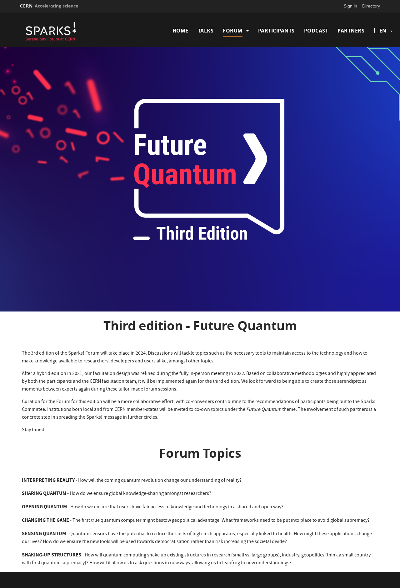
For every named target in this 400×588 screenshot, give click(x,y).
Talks (206, 30)
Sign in (350, 5)
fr (383, 50)
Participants (276, 30)
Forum (232, 30)
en (382, 30)
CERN (49, 6)
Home (180, 30)
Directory (371, 5)
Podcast (316, 30)
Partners (351, 30)
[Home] (63, 30)
